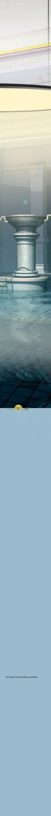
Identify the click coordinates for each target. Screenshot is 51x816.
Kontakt (21, 4)
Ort (11, 4)
